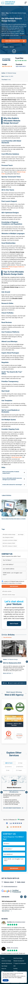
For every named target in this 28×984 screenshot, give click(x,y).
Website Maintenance (6, 963)
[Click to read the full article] (14, 648)
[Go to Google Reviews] (14, 827)
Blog (7, 13)
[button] (1, 510)
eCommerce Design (6, 960)
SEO (14, 966)
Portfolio (15, 968)
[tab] (9, 763)
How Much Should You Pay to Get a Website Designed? (14, 902)
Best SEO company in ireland (10, 546)
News (12, 47)
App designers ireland (8, 537)
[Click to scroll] (14, 51)
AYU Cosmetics (12, 947)
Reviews (15, 971)
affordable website (6, 591)
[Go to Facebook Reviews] (14, 823)
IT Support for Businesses (19, 963)
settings (19, 977)
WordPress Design (17, 958)
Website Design (8, 683)
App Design (4, 966)
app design (20, 534)
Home (3, 13)
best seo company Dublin (9, 543)
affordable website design (9, 534)
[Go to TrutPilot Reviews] (20, 819)
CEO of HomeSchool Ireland (16, 922)
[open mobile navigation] (25, 3)
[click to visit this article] (14, 508)
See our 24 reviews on (10, 819)
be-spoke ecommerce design (10, 540)
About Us (3, 968)
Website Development (18, 960)
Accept (5, 980)
